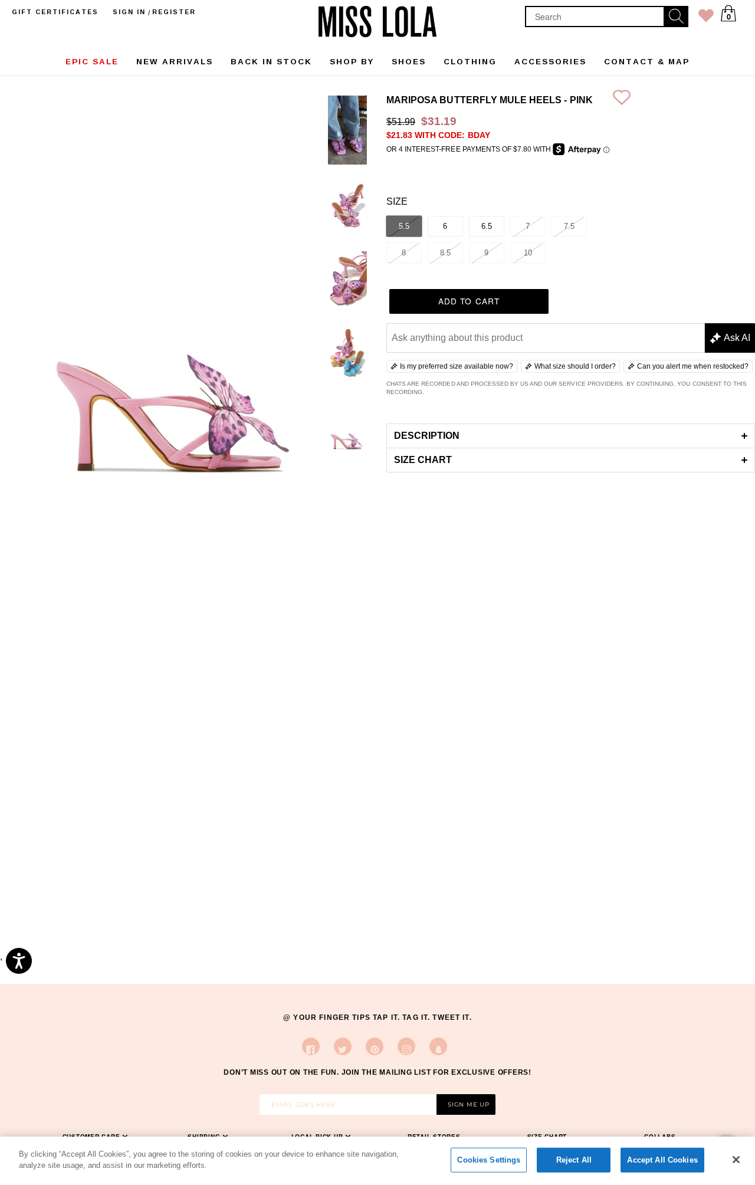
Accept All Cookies (662, 1160)
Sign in (129, 12)
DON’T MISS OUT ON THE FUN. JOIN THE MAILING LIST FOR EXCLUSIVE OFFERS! (377, 1072)
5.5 (404, 226)
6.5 (486, 226)
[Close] (736, 1160)
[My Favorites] (706, 18)
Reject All (574, 1160)
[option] (347, 132)
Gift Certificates (55, 12)
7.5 (569, 226)
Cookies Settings (488, 1160)
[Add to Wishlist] (622, 100)
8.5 (445, 252)
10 (528, 252)
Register (174, 12)
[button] (570, 436)
